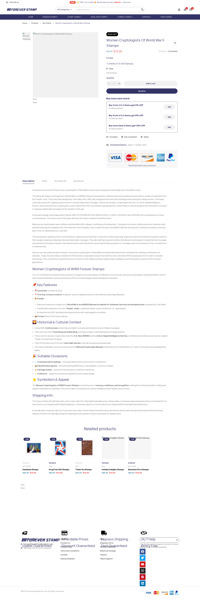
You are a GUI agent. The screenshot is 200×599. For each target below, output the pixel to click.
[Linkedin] (142, 583)
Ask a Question (130, 137)
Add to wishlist (175, 42)
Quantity (110, 78)
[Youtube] (142, 564)
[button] (65, 99)
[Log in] (179, 9)
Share (146, 137)
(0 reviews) (173, 51)
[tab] (28, 181)
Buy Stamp (47, 23)
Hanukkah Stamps (30, 469)
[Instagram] (142, 571)
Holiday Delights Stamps (113, 469)
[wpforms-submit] (176, 540)
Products (34, 23)
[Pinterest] (142, 577)
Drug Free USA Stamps (59, 469)
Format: (109, 58)
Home (24, 23)
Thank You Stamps (83, 469)
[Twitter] (142, 558)
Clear (111, 69)
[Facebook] (142, 551)
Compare (113, 137)
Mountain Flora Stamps (138, 469)
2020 (50, 466)
